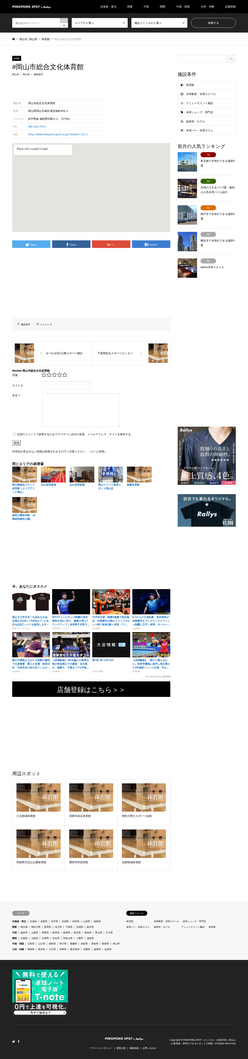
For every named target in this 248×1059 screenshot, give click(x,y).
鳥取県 (84, 943)
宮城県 (65, 921)
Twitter (13, 1041)
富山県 (98, 932)
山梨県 (34, 932)
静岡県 (66, 932)
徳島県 (52, 943)
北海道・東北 (19, 921)
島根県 (105, 943)
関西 (14, 938)
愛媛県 (73, 943)
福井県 (24, 932)
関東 (14, 927)
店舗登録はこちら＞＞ (91, 689)
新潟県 (77, 932)
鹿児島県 (74, 949)
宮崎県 (62, 949)
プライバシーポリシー (101, 1048)
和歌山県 (67, 938)
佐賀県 (107, 949)
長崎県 (31, 949)
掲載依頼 (134, 1048)
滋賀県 (90, 938)
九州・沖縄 (18, 949)
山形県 (86, 921)
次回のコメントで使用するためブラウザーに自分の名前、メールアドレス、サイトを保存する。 (75, 434)
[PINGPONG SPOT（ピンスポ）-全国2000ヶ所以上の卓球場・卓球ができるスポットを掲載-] (31, 6)
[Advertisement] (91, 87)
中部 (14, 932)
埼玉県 (58, 927)
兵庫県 (45, 938)
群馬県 (47, 927)
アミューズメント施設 (199, 103)
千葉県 (68, 927)
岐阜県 (56, 932)
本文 (16, 395)
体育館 (46, 39)
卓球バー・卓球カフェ (199, 130)
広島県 (31, 943)
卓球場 (211, 927)
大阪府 (34, 938)
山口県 (41, 943)
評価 (15, 375)
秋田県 (75, 921)
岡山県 (33, 39)
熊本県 (41, 949)
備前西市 (38, 74)
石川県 (109, 932)
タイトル (17, 385)
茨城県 (79, 927)
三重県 (79, 938)
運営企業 (121, 1048)
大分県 (52, 949)
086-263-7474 (37, 126)
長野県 (45, 932)
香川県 (62, 943)
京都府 (24, 938)
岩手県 (54, 921)
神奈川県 (35, 927)
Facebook (18, 1041)
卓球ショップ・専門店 (199, 112)
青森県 (43, 921)
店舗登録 (230, 6)
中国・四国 (18, 943)
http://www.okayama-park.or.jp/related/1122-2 (58, 134)
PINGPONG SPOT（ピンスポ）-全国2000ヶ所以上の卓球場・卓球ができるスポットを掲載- (203, 1041)
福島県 (97, 921)
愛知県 (87, 932)
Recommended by (153, 676)
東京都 (24, 927)
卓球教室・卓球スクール (201, 94)
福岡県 (97, 949)
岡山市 (23, 39)
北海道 (33, 921)
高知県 (94, 943)
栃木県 (90, 927)
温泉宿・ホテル (195, 121)
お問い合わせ (149, 1048)
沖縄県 (86, 949)
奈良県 (56, 938)
